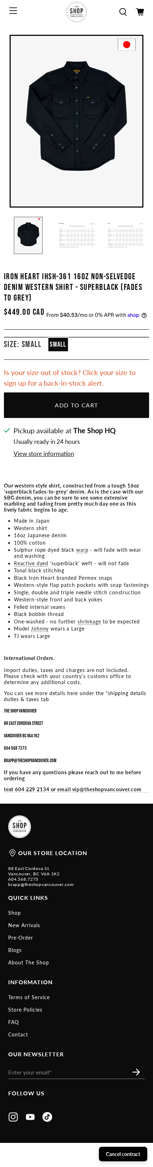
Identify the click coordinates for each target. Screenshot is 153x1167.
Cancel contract (123, 1154)
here (72, 693)
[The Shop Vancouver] (76, 12)
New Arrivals (24, 925)
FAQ (13, 1022)
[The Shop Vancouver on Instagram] (13, 1119)
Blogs (15, 950)
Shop (14, 913)
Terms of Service (29, 997)
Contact (18, 1034)
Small (58, 344)
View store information (44, 453)
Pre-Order (20, 938)
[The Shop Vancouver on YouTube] (30, 1119)
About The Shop (28, 962)
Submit (138, 1072)
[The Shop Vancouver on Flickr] (47, 1119)
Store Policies (25, 1010)
